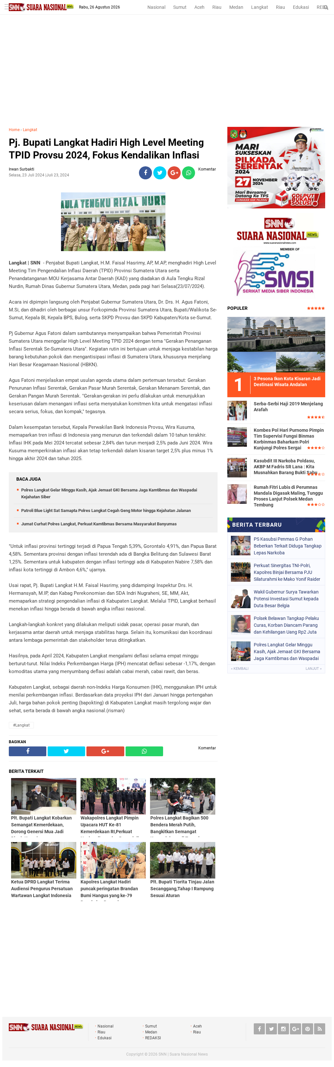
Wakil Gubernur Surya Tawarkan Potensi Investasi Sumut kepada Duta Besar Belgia (286, 598)
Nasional (156, 7)
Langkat (259, 7)
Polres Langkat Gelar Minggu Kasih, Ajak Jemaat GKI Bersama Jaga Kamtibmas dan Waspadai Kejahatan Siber (287, 651)
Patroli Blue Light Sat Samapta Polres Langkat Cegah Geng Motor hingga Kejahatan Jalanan (106, 510)
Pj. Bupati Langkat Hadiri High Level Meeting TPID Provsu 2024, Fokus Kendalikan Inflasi (106, 149)
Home (14, 130)
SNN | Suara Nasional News (183, 1054)
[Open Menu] (8, 7)
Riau (216, 7)
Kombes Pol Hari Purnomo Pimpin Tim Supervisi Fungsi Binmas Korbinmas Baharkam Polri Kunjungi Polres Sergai (289, 439)
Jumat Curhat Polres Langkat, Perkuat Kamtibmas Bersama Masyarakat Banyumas (99, 523)
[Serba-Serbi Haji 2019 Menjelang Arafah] (237, 409)
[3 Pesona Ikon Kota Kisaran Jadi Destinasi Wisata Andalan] (276, 343)
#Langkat (21, 725)
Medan (236, 7)
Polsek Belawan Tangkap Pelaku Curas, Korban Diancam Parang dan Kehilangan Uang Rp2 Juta (286, 625)
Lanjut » (314, 669)
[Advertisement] (167, 78)
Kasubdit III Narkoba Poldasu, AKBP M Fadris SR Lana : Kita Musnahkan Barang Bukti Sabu (285, 466)
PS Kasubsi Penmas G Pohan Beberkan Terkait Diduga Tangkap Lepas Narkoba (288, 545)
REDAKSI (153, 1038)
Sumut (180, 7)
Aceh (199, 7)
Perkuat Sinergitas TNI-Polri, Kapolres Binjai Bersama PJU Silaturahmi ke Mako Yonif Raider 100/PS (287, 572)
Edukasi (301, 7)
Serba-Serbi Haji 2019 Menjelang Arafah (288, 406)
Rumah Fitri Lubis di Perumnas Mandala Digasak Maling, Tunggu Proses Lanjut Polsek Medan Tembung (288, 496)
